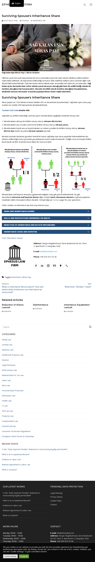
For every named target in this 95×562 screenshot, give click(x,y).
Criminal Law (7, 344)
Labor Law (6, 380)
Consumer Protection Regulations (16, 431)
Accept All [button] (23, 556)
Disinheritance (40, 305)
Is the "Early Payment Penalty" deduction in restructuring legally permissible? (35, 449)
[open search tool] (85, 5)
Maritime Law (7, 350)
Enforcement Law (9, 370)
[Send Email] (54, 265)
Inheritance (16, 277)
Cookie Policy (55, 500)
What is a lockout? (9, 469)
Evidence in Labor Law (11, 459)
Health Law (7, 400)
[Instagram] (48, 265)
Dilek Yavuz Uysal (10, 20)
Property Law (8, 416)
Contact (56, 200)
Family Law (6, 339)
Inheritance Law (38, 20)
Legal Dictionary (8, 365)
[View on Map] (60, 265)
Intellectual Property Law (12, 355)
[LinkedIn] (42, 265)
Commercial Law (9, 426)
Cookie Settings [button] (10, 556)
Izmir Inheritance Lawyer (12, 238)
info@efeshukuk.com (65, 533)
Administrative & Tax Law (13, 375)
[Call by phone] (66, 265)
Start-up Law (7, 411)
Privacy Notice (56, 497)
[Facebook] (36, 265)
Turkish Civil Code (10, 110)
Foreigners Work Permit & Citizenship (18, 436)
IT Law (5, 406)
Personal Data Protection (13, 390)
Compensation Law (10, 421)
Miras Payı (26, 277)
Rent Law (6, 385)
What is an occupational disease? (16, 454)
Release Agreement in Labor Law (16, 464)
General (5, 360)
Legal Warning (56, 493)
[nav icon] (91, 4)
